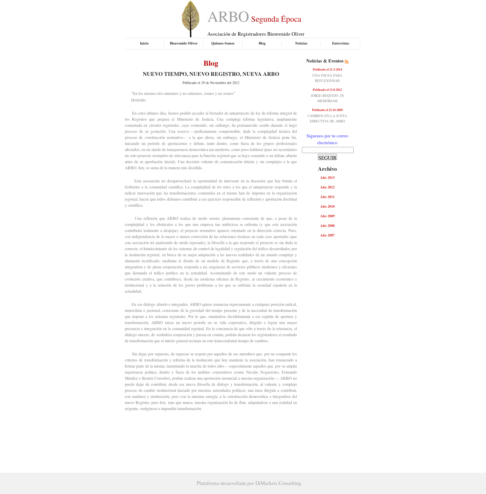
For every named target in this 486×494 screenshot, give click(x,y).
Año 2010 (327, 206)
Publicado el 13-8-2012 (327, 90)
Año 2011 (327, 196)
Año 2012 (327, 187)
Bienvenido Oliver (183, 43)
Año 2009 (327, 216)
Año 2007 (327, 235)
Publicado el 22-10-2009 (327, 110)
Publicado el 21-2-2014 (327, 69)
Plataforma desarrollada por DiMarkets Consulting (249, 483)
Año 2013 (327, 177)
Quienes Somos (222, 43)
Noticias (301, 43)
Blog (262, 43)
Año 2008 (327, 225)
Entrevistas (340, 43)
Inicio (144, 43)
